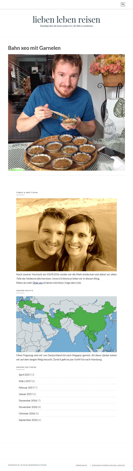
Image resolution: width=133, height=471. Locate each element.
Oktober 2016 (27, 413)
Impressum (81, 465)
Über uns (38, 282)
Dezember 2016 (28, 400)
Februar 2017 (26, 387)
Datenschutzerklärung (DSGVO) (108, 465)
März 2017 (25, 381)
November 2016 (28, 406)
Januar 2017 (25, 393)
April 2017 (25, 374)
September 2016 (28, 419)
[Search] (123, 4)
